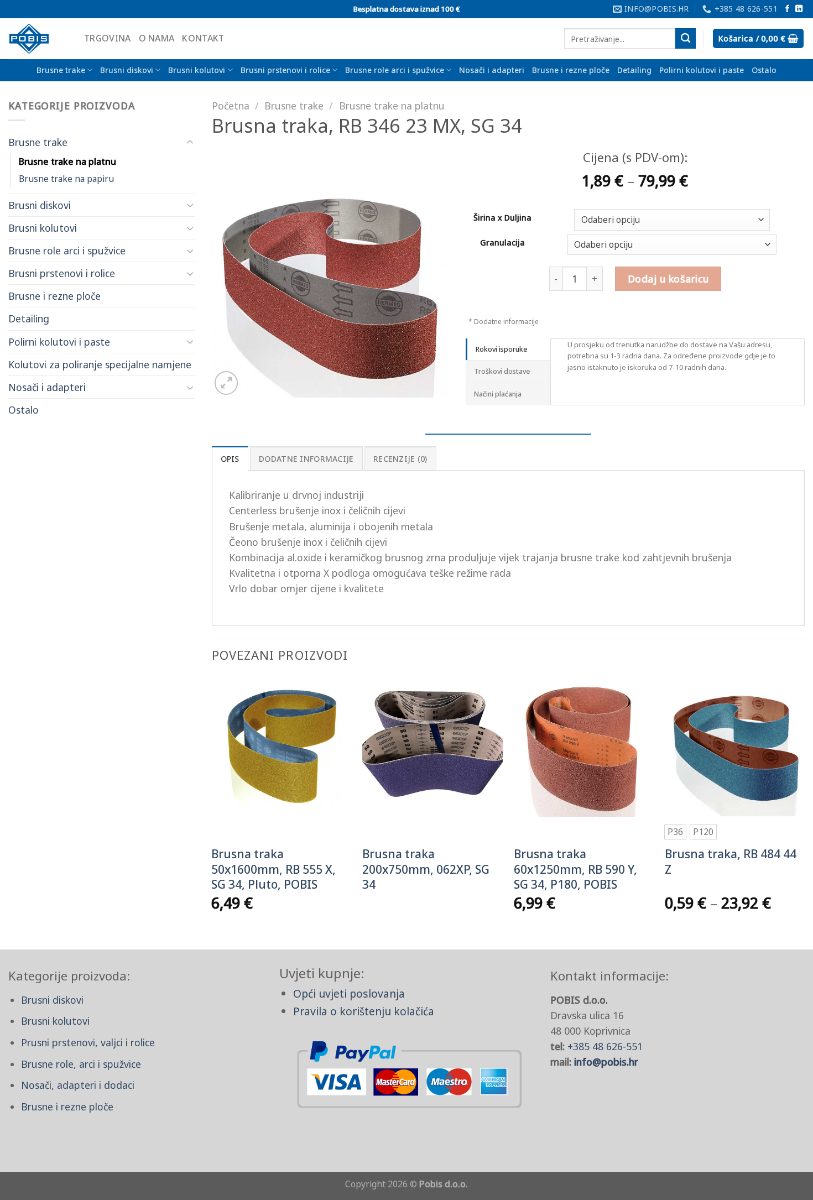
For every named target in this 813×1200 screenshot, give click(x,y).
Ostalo (764, 70)
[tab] (508, 349)
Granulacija (502, 243)
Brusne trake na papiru (66, 179)
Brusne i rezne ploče (570, 70)
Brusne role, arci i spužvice (81, 1064)
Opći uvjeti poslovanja (349, 993)
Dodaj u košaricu (668, 278)
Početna (230, 105)
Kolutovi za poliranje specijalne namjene (99, 364)
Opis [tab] (230, 458)
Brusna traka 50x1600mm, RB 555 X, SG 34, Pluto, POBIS (273, 869)
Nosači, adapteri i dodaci (77, 1085)
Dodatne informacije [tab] (306, 458)
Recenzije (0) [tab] (400, 458)
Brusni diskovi (126, 70)
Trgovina (107, 38)
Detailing (634, 70)
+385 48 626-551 (605, 1046)
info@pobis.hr (606, 1061)
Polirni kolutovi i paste (701, 70)
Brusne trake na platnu (67, 161)
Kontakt (203, 38)
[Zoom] (226, 383)
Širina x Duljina (502, 218)
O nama (157, 38)
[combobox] (672, 220)
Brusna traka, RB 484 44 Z (730, 861)
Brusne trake (61, 70)
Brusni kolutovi (196, 70)
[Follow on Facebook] (787, 9)
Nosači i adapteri (491, 70)
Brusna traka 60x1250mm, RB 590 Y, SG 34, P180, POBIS (575, 869)
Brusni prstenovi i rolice (285, 70)
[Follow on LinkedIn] (798, 9)
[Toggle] (190, 142)
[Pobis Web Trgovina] (37, 38)
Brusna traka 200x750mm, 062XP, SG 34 (425, 869)
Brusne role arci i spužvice (394, 70)
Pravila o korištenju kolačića (363, 1011)
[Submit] (685, 38)
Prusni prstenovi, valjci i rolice (88, 1042)
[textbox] (669, 220)
